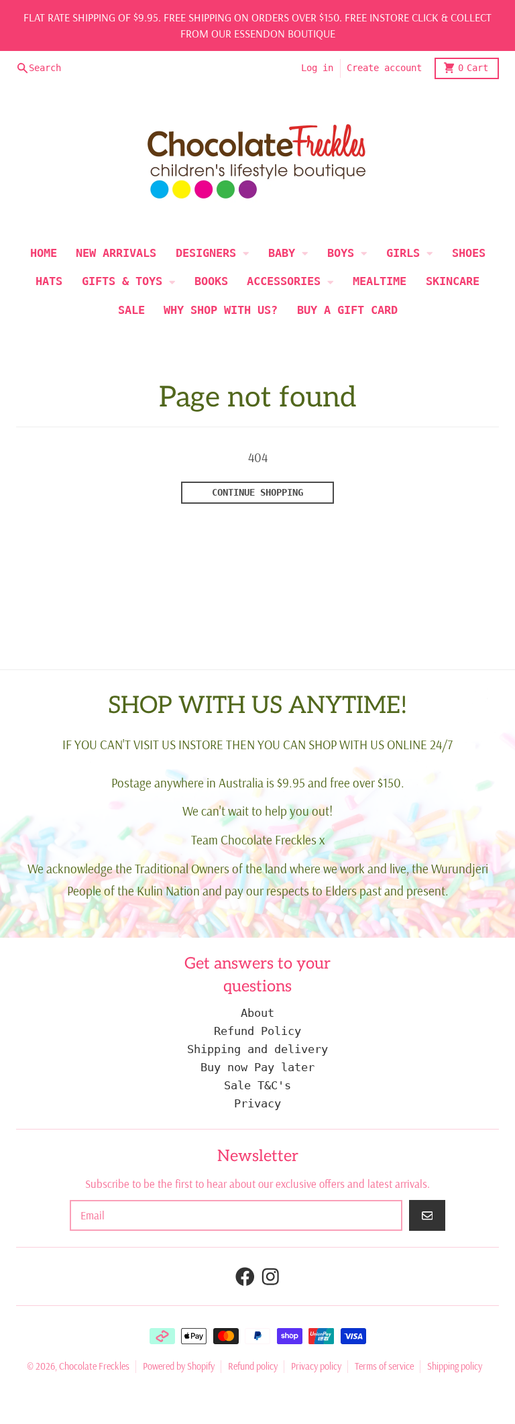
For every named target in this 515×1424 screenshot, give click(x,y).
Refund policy (253, 1366)
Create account (384, 67)
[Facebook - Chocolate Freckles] (245, 1276)
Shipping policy (454, 1366)
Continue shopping (257, 492)
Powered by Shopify (179, 1366)
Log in (317, 67)
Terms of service (384, 1366)
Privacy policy (316, 1366)
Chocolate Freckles (94, 1366)
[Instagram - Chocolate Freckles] (270, 1276)
